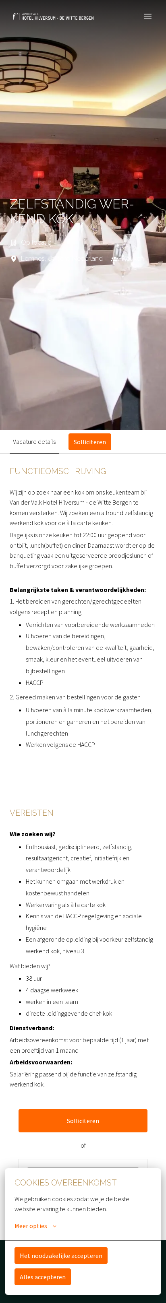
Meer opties (31, 1226)
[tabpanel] (83, 846)
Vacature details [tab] (34, 441)
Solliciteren (83, 1121)
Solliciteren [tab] (90, 442)
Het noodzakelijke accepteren (61, 1255)
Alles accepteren (43, 1277)
